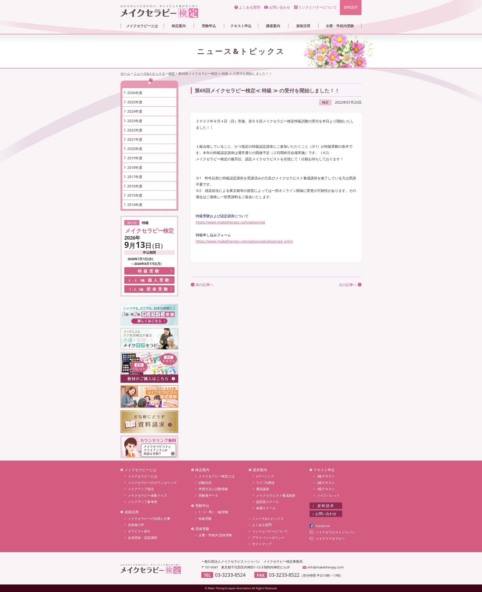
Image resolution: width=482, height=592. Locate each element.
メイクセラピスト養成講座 (275, 495)
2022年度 (134, 130)
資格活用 (303, 25)
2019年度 (134, 158)
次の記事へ (347, 284)
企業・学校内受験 (340, 25)
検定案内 (179, 25)
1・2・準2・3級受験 (213, 512)
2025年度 (134, 102)
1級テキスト (326, 489)
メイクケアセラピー (330, 538)
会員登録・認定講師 (142, 537)
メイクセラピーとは (142, 25)
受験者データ (208, 495)
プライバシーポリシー (268, 537)
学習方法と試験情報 (213, 489)
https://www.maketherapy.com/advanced (230, 222)
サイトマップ (262, 544)
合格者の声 (136, 525)
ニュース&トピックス (268, 518)
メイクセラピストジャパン (335, 532)
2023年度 (134, 120)
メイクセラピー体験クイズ (147, 495)
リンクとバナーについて (317, 7)
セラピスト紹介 (139, 531)
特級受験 (149, 271)
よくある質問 (249, 7)
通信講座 (262, 489)
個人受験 (149, 280)
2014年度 (134, 204)
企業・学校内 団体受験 (215, 535)
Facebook (323, 526)
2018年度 (134, 167)
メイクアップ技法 (141, 489)
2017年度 (134, 176)
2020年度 (134, 148)
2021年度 (134, 139)
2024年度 (134, 111)
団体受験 (149, 289)
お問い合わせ (279, 7)
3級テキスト (326, 476)
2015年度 (134, 195)
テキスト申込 (241, 25)
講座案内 (273, 25)
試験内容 (205, 482)
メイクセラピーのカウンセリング (152, 482)
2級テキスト (326, 482)
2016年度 (134, 186)
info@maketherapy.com (326, 567)
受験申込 (209, 25)
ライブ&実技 (265, 482)
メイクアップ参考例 (142, 501)
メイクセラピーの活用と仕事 (149, 518)
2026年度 (134, 92)
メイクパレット (328, 495)
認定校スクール (267, 501)
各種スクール (266, 508)
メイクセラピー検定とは (216, 476)
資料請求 (351, 7)
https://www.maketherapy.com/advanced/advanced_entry (244, 241)
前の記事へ (204, 284)
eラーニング (265, 476)
